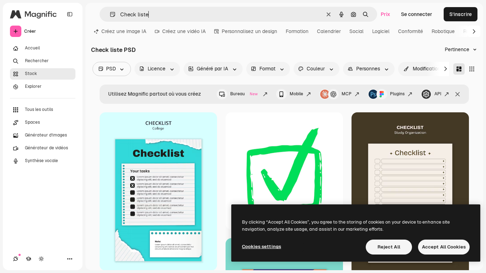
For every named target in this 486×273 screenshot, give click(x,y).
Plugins (397, 94)
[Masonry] (459, 69)
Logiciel (381, 31)
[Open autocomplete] (110, 14)
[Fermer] (457, 94)
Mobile (296, 94)
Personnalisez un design (249, 31)
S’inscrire (460, 14)
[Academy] (28, 258)
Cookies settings (261, 246)
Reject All (388, 247)
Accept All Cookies (444, 247)
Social (356, 31)
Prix (385, 14)
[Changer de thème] (41, 258)
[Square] (471, 69)
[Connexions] (15, 258)
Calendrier (329, 31)
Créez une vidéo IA (184, 31)
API (437, 94)
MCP (347, 94)
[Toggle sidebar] (69, 14)
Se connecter (416, 14)
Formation (297, 31)
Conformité (410, 31)
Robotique (443, 31)
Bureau (244, 94)
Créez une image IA (123, 31)
